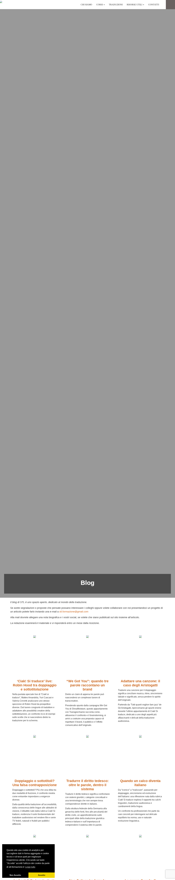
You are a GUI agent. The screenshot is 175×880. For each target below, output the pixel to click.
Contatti (153, 4)
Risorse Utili (135, 4)
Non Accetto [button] (15, 875)
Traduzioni (116, 4)
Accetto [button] (41, 875)
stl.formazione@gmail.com (73, 611)
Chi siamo (86, 4)
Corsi (99, 4)
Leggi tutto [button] (30, 867)
